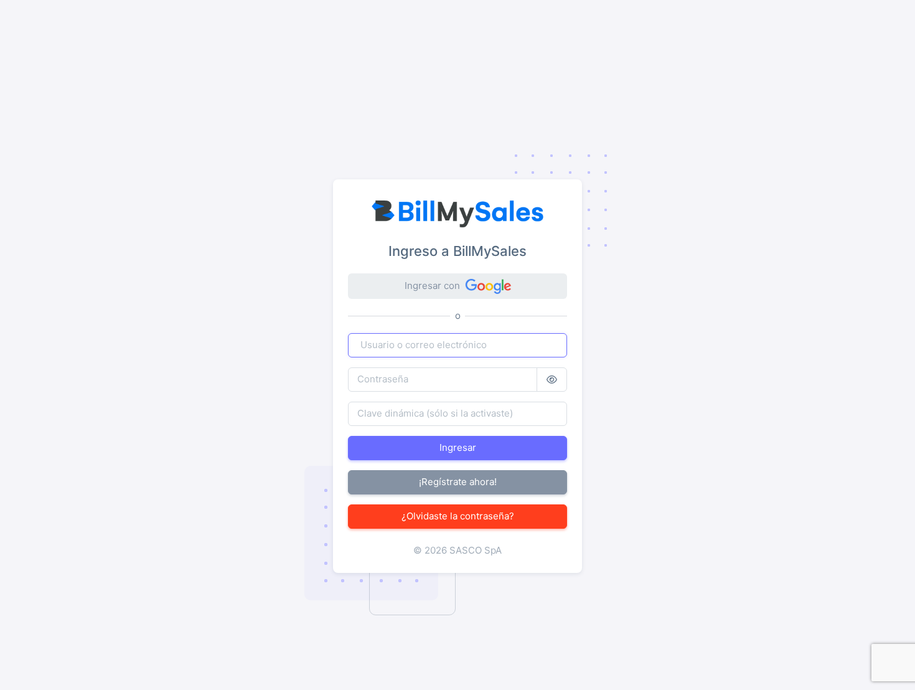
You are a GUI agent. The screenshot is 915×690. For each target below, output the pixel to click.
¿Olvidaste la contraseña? (457, 516)
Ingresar (457, 447)
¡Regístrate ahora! (458, 482)
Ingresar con (432, 285)
